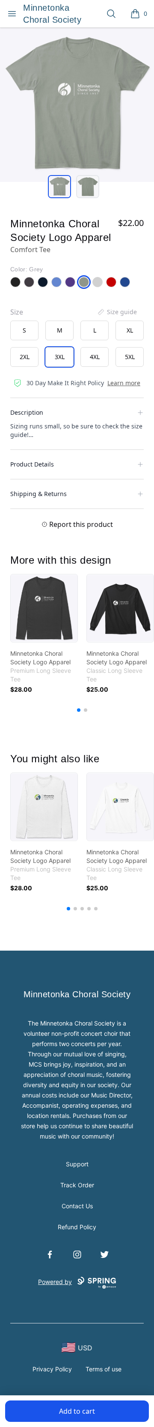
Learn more (123, 383)
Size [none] (16, 312)
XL (130, 330)
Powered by (55, 1281)
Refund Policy (77, 1227)
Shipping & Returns (38, 494)
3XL (60, 357)
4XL (95, 357)
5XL (130, 357)
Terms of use (103, 1369)
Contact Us (77, 1206)
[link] (44, 608)
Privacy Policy (52, 1369)
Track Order (77, 1185)
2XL (25, 357)
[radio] (24, 330)
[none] (117, 312)
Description (26, 412)
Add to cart (77, 1411)
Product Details (32, 464)
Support (77, 1164)
